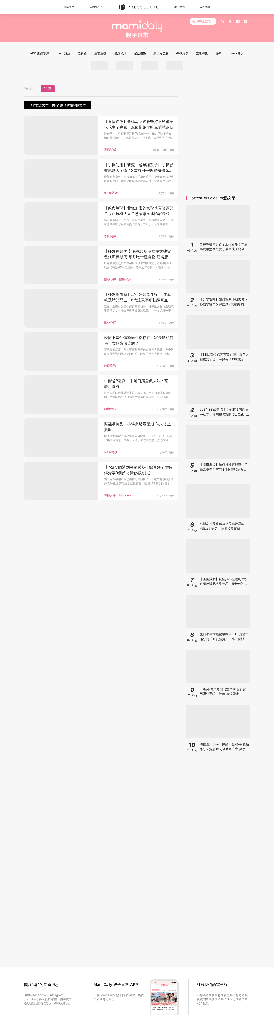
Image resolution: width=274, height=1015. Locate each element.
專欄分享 (182, 53)
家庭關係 (140, 53)
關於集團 (69, 6)
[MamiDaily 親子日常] (137, 29)
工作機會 (205, 6)
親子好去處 (160, 53)
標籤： (31, 88)
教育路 (82, 53)
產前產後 (100, 53)
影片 (219, 53)
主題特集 (202, 53)
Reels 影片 (236, 53)
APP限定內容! (39, 53)
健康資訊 (120, 53)
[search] (223, 21)
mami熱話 (63, 53)
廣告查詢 (179, 6)
